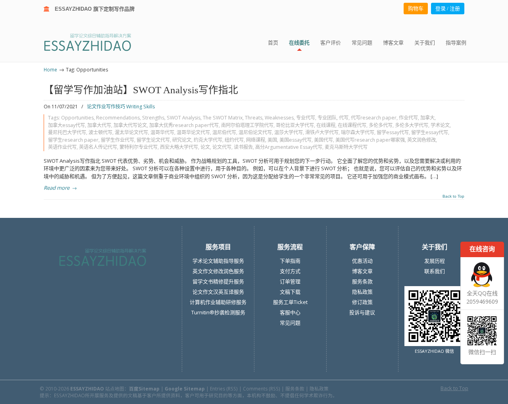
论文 (205, 147)
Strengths (153, 117)
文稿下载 (290, 291)
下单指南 (290, 260)
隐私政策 (362, 291)
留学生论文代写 (153, 140)
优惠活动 (362, 260)
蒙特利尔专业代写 (138, 147)
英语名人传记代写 (98, 147)
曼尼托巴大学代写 (67, 132)
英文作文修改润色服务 (218, 271)
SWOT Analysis (183, 117)
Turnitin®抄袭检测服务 (218, 312)
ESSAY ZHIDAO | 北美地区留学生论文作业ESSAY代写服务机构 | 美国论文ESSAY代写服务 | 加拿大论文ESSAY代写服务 (95, 42)
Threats (253, 117)
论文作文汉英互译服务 (218, 291)
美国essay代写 (295, 140)
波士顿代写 (100, 132)
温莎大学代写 (288, 132)
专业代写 (305, 117)
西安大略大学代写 (179, 147)
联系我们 (434, 271)
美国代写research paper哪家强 (370, 140)
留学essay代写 (393, 132)
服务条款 (362, 281)
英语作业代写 (62, 147)
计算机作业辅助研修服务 (218, 302)
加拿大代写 (99, 125)
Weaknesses (279, 117)
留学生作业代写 (117, 140)
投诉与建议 (362, 312)
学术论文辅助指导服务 (218, 260)
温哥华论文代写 (193, 132)
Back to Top (453, 196)
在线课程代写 (352, 125)
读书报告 (243, 147)
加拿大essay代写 (66, 125)
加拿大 (427, 117)
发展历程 (434, 260)
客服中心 (290, 312)
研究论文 (181, 140)
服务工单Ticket (290, 302)
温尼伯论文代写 (255, 132)
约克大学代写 (208, 140)
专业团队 (327, 117)
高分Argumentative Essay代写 (288, 147)
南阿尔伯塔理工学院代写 (247, 125)
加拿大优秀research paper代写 (184, 125)
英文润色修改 (421, 140)
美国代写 (323, 140)
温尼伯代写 (224, 132)
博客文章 (362, 271)
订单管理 (290, 281)
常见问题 (290, 322)
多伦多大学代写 (411, 125)
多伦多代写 (381, 125)
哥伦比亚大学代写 (295, 125)
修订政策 (362, 302)
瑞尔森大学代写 (357, 132)
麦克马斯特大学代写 (346, 147)
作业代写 (408, 117)
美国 (272, 140)
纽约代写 (234, 140)
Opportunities (77, 117)
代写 (343, 117)
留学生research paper (73, 140)
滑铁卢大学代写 (322, 132)
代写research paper (373, 117)
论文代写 (221, 147)
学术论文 (440, 125)
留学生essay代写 (429, 132)
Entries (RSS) (224, 388)
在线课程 (325, 125)
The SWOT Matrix (222, 117)
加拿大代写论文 (130, 125)
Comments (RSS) (261, 388)
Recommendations (118, 117)
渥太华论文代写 (131, 132)
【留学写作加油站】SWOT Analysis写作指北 (141, 90)
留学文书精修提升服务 (218, 281)
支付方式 (290, 271)
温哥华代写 (162, 132)
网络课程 (255, 140)
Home (50, 69)
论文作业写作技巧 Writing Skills (121, 106)
